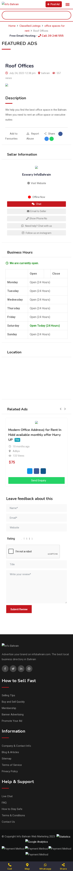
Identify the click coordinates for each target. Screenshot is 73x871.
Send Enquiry (38, 480)
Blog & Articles (10, 752)
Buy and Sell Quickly (13, 701)
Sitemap (6, 758)
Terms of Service (12, 765)
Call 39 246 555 (52, 36)
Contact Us (8, 821)
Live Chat (7, 796)
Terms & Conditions (13, 815)
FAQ (4, 802)
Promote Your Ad (12, 720)
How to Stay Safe (12, 809)
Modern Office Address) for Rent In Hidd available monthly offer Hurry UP (34, 435)
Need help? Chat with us (38, 225)
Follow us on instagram (38, 233)
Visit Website (38, 183)
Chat (38, 204)
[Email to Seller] (30, 471)
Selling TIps (8, 695)
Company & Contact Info (16, 745)
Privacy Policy (10, 771)
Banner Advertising (13, 714)
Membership (9, 708)
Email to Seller (38, 211)
